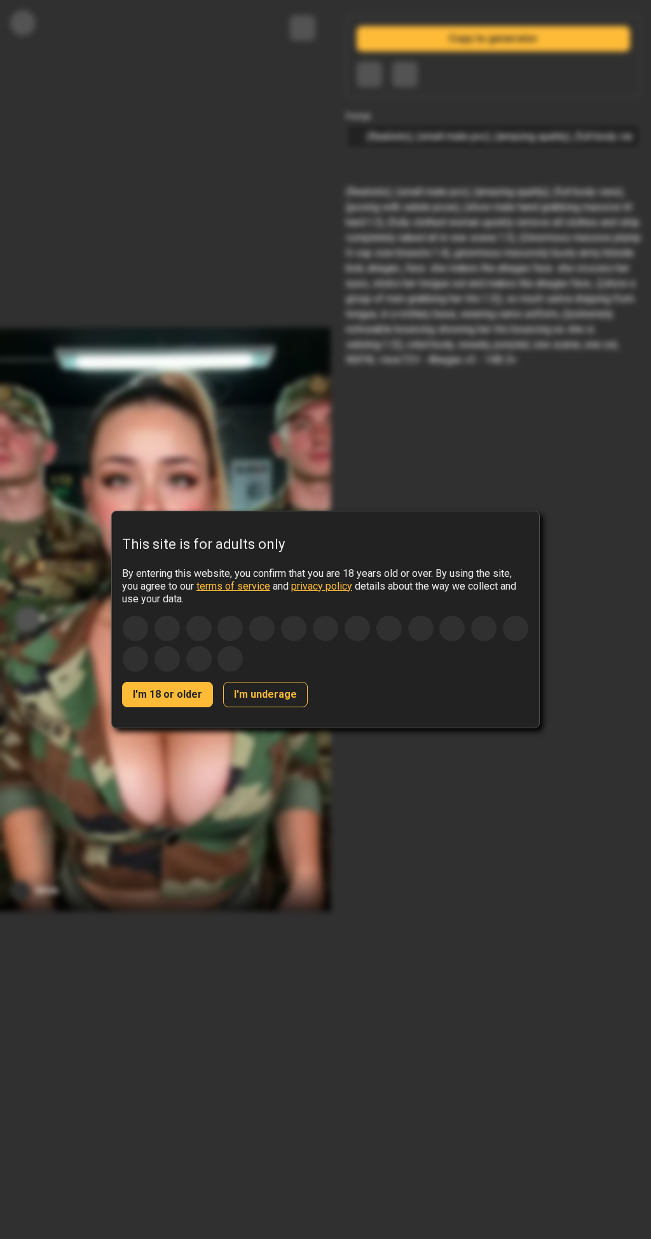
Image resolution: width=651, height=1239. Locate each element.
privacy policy (321, 586)
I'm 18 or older (167, 694)
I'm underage (265, 694)
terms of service (233, 586)
